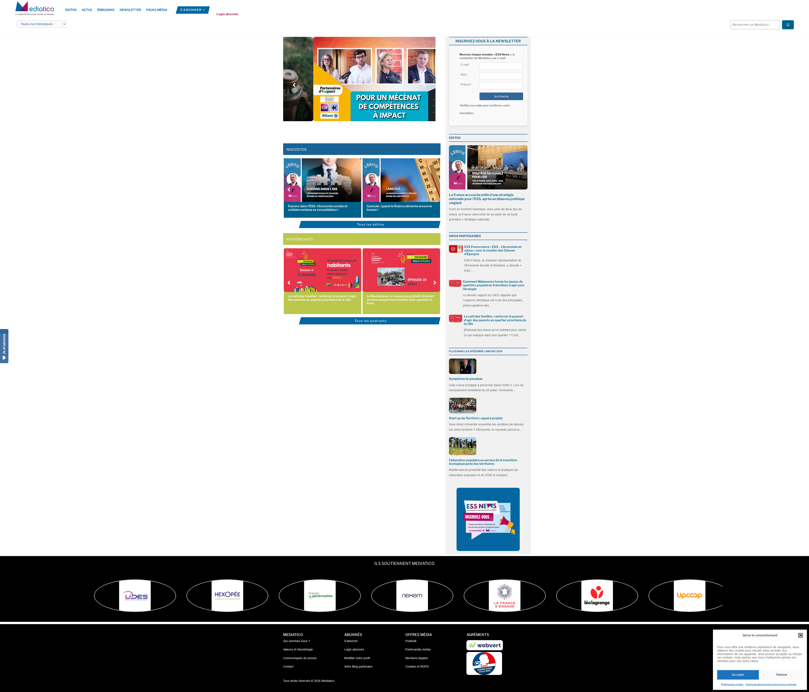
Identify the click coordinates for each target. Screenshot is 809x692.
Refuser (781, 674)
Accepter (738, 674)
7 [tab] (370, 131)
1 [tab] (344, 131)
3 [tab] (353, 131)
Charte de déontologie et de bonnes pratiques (771, 684)
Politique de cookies (732, 684)
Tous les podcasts (371, 321)
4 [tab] (357, 131)
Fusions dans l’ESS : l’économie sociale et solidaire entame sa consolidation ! (317, 208)
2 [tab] (349, 131)
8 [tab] (374, 131)
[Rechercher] (788, 24)
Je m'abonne (4, 344)
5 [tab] (361, 131)
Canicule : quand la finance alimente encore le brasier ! (399, 208)
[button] (800, 635)
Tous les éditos (370, 224)
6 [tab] (365, 131)
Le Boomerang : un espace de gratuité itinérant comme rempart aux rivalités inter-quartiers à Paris (400, 299)
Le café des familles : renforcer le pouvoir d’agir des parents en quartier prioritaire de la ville (322, 298)
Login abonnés (227, 14)
